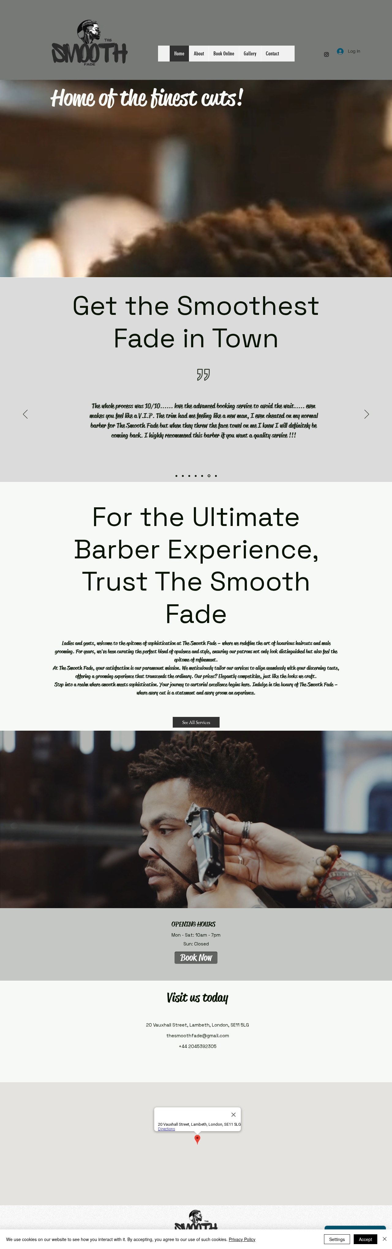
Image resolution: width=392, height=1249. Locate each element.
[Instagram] (326, 54)
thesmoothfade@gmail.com (197, 1035)
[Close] (384, 1239)
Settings (337, 1239)
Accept (365, 1239)
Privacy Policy (242, 1239)
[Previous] (25, 414)
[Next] (366, 414)
